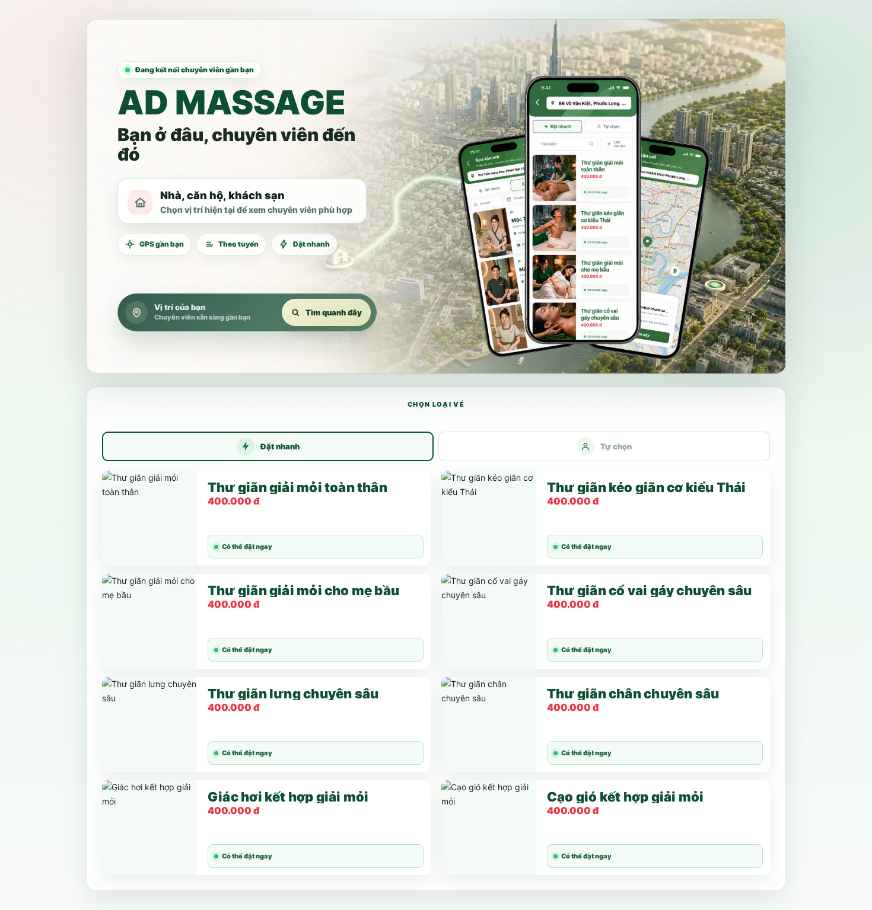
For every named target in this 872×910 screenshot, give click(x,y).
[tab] (268, 446)
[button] (583, 196)
